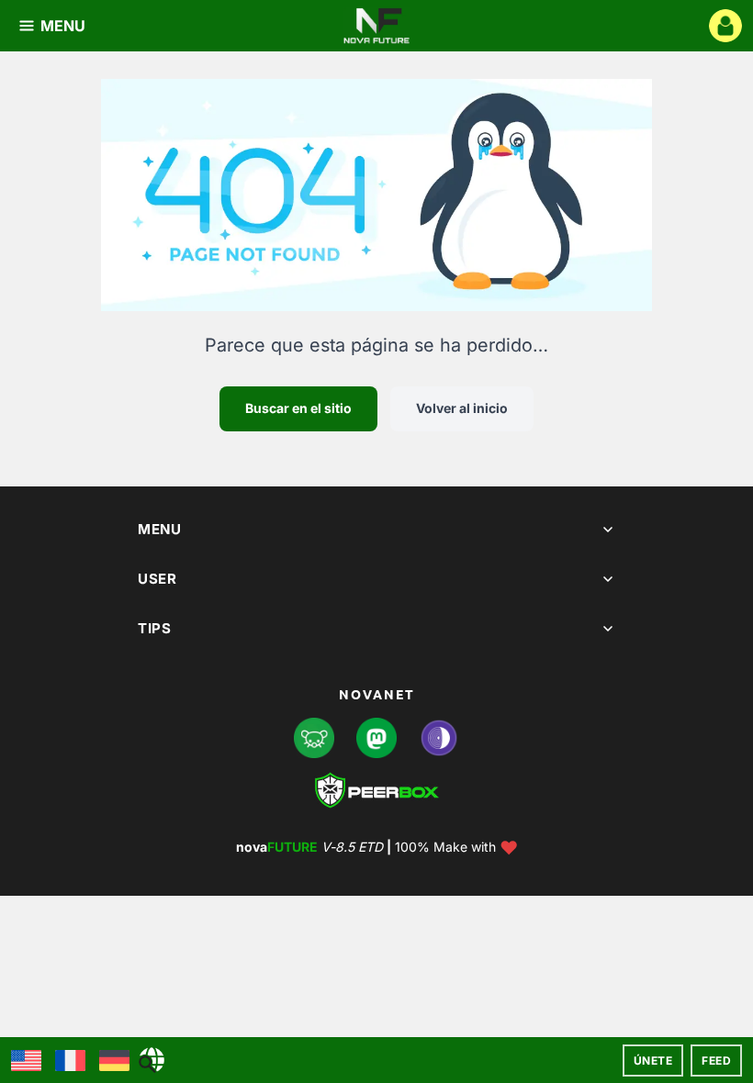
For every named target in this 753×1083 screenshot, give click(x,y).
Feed (716, 1060)
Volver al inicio (462, 408)
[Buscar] (151, 1060)
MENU (62, 26)
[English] (26, 1060)
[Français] (70, 1060)
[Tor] (439, 738)
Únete (653, 1060)
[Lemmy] (314, 738)
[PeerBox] (377, 790)
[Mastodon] (376, 738)
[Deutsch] (114, 1060)
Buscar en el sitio (298, 408)
